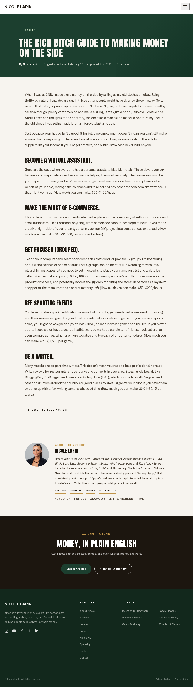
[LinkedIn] (37, 631)
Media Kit (76, 490)
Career (30, 30)
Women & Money (132, 617)
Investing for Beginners (135, 610)
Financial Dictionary (113, 569)
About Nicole (87, 610)
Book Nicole (107, 490)
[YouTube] (14, 631)
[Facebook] (29, 631)
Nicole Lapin (18, 7)
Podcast (84, 624)
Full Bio (60, 490)
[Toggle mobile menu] (185, 7)
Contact (84, 657)
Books (90, 490)
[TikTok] (22, 631)
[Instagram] (7, 631)
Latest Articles (76, 569)
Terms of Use (181, 679)
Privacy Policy (163, 679)
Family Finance (167, 610)
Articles (84, 617)
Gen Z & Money (131, 624)
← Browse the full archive (46, 409)
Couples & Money (169, 624)
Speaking (85, 644)
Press (83, 631)
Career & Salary (168, 617)
